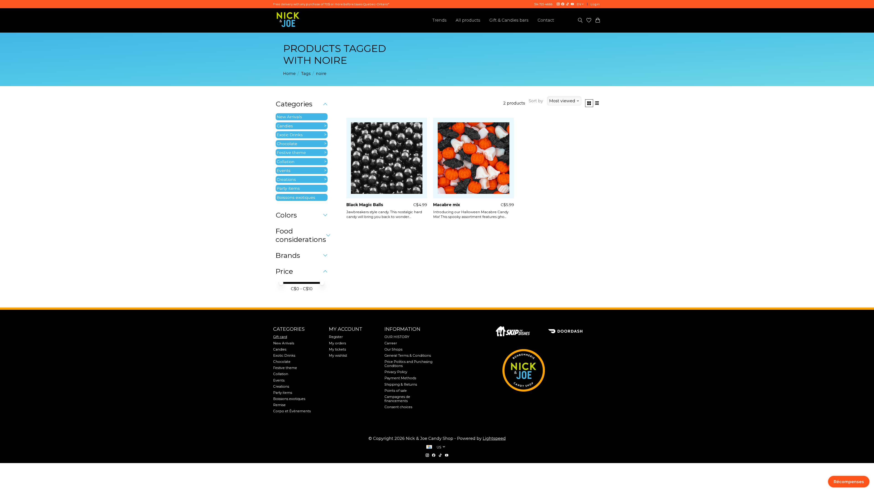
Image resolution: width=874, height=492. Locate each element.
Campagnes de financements (397, 399)
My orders (337, 343)
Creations (286, 179)
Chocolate (287, 143)
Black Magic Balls (364, 204)
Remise (279, 405)
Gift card (280, 337)
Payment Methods (400, 378)
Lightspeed (494, 438)
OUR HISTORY (396, 337)
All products (468, 20)
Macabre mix (446, 204)
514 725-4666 (543, 4)
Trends (439, 20)
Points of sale (395, 391)
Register (336, 337)
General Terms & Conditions (407, 356)
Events (283, 170)
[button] (848, 481)
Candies (285, 125)
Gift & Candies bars (508, 20)
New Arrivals (289, 116)
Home (289, 73)
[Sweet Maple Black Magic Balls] (386, 158)
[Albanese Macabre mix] (473, 158)
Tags (306, 73)
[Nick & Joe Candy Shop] (288, 19)
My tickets (337, 349)
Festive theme (291, 152)
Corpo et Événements (292, 411)
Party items (288, 188)
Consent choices (398, 407)
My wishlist (338, 356)
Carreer (390, 343)
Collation (286, 161)
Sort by (536, 100)
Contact (546, 20)
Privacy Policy (395, 372)
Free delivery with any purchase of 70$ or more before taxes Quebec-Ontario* (331, 4)
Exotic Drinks (290, 134)
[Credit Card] (429, 447)
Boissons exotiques (296, 197)
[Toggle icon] (580, 20)
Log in (595, 4)
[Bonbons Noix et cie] (548, 370)
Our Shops (393, 349)
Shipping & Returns (400, 384)
